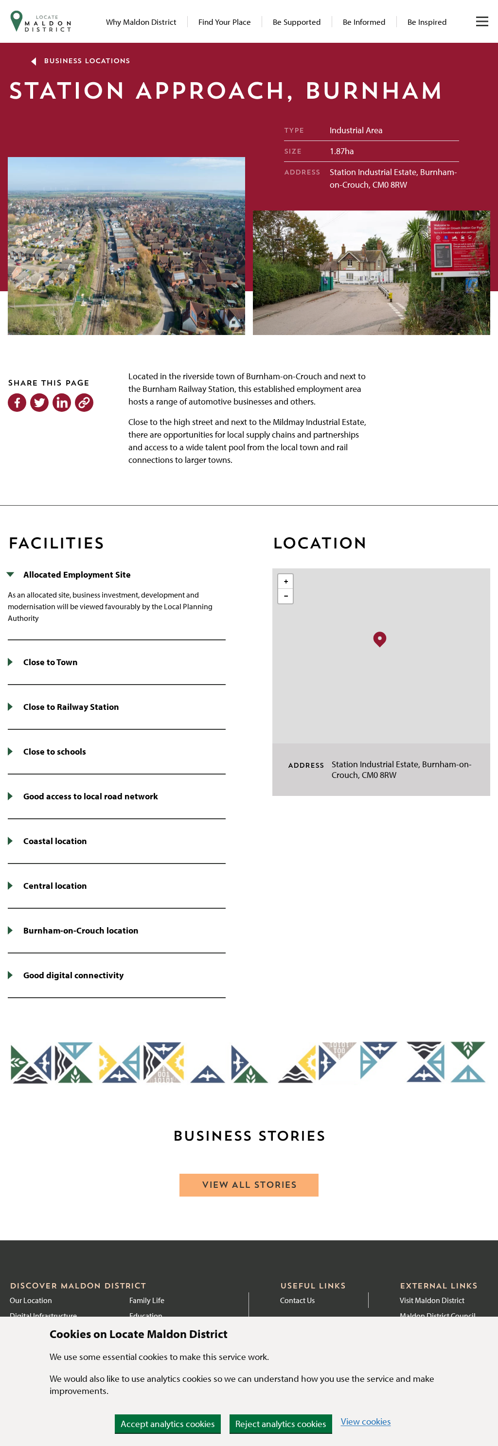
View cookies (366, 1421)
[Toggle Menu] (482, 21)
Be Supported (297, 22)
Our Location (31, 1300)
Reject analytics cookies (280, 1423)
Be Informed (364, 22)
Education (145, 1316)
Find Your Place (224, 22)
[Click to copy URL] (84, 402)
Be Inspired (427, 22)
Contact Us (297, 1300)
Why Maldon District (141, 22)
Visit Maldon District (432, 1300)
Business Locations (87, 61)
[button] (380, 639)
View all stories (249, 1185)
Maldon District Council (438, 1316)
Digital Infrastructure (43, 1316)
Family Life (146, 1300)
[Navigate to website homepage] (41, 21)
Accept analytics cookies (168, 1423)
